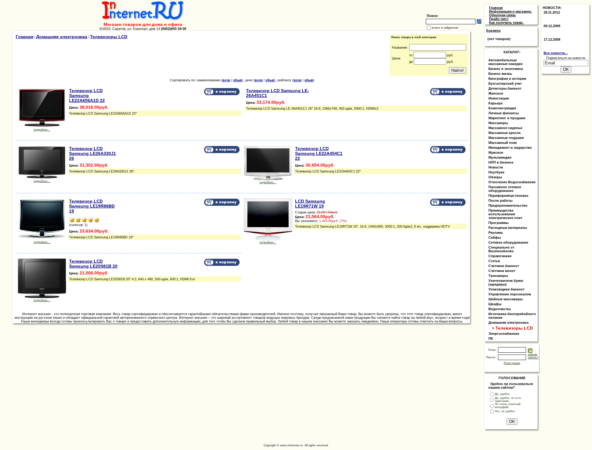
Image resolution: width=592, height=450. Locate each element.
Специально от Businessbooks (501, 249)
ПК (490, 338)
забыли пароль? (533, 356)
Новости (495, 167)
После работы (500, 200)
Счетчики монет (501, 271)
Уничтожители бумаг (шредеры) (506, 282)
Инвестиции (498, 98)
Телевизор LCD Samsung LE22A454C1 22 (319, 153)
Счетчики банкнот (503, 266)
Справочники (500, 256)
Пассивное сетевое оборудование (504, 189)
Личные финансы (503, 113)
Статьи (494, 261)
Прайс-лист (498, 19)
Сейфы (494, 237)
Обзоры (495, 177)
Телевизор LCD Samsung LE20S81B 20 (93, 264)
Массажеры (498, 123)
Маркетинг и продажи (506, 118)
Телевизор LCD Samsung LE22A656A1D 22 (87, 95)
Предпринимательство (508, 205)
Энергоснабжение (503, 333)
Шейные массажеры (505, 299)
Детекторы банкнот (504, 88)
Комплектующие (502, 108)
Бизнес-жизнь (500, 73)
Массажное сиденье (505, 128)
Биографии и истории (507, 78)
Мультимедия (499, 157)
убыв (237, 80)
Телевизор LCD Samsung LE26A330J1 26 (92, 153)
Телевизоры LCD (108, 36)
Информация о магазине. (510, 11)
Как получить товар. (506, 22)
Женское (495, 93)
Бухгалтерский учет (505, 83)
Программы (498, 223)
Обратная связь (502, 15)
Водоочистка (499, 309)
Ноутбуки (496, 172)
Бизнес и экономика (505, 69)
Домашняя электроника (61, 36)
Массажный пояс (502, 142)
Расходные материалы (507, 227)
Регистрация (512, 363)
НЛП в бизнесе (500, 162)
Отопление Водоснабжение (512, 182)
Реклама (495, 232)
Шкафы (494, 304)
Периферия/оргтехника (508, 195)
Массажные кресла (504, 133)
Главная (24, 36)
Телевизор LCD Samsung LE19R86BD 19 (92, 206)
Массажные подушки (506, 138)
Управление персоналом (509, 294)
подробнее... (42, 129)
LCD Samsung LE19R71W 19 (310, 204)
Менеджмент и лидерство (510, 147)
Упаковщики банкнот (506, 289)
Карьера (495, 103)
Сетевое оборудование (508, 242)
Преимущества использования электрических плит (505, 214)
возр (226, 80)
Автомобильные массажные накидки (505, 62)
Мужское (495, 152)
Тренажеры (498, 276)
